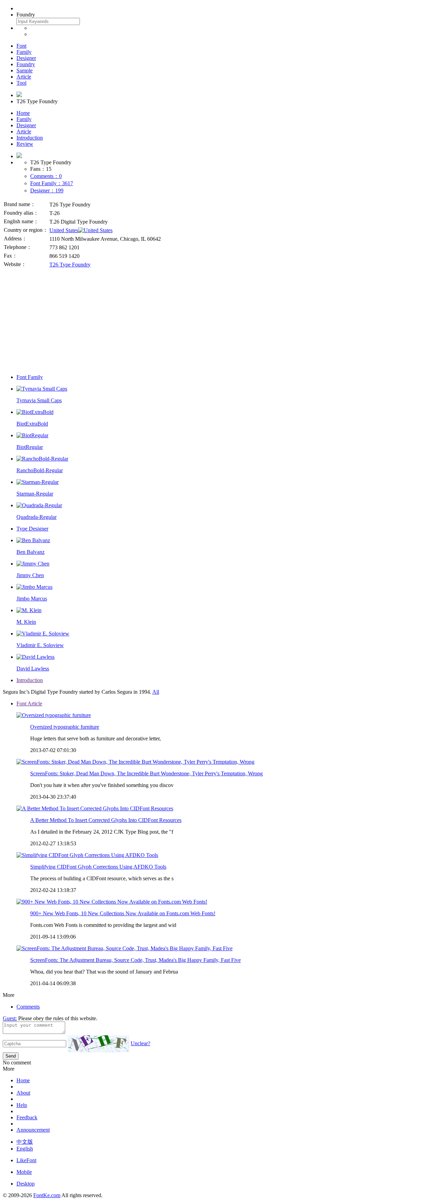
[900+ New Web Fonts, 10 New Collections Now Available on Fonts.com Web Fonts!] (111, 902)
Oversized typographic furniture (64, 727)
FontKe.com (46, 1195)
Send (10, 1056)
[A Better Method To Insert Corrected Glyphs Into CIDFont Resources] (94, 808)
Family (24, 52)
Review (24, 144)
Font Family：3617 (51, 183)
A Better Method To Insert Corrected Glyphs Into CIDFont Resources (105, 820)
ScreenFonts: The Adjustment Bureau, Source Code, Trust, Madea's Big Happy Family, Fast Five (135, 960)
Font (21, 46)
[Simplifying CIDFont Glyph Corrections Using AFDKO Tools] (87, 855)
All (155, 692)
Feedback (26, 1117)
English (24, 1149)
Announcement (33, 1130)
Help (21, 1105)
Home (23, 113)
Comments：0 (46, 176)
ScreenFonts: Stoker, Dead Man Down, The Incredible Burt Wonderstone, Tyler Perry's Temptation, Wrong (146, 773)
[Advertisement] (219, 321)
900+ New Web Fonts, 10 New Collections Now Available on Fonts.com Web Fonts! (122, 913)
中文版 (24, 1142)
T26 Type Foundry (70, 264)
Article (23, 77)
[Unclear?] (98, 1043)
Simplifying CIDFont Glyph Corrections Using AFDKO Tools (98, 867)
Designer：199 (46, 190)
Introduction (29, 138)
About (23, 1093)
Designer (26, 58)
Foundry (25, 64)
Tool (21, 83)
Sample (24, 70)
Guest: (10, 1018)
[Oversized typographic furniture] (53, 715)
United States (63, 230)
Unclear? (140, 1043)
